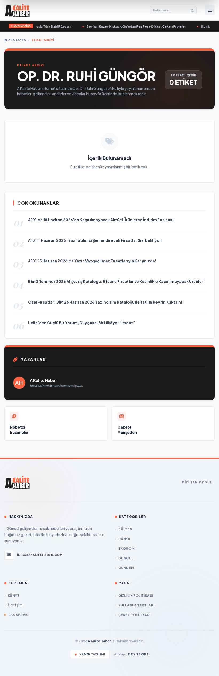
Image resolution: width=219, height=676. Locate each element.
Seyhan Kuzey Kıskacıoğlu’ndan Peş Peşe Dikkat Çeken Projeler (133, 26)
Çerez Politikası (134, 615)
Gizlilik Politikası (135, 596)
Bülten (125, 529)
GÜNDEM (126, 568)
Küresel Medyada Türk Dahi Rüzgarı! (41, 26)
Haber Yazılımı (92, 654)
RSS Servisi (18, 615)
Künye (14, 596)
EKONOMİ (127, 549)
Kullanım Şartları (136, 605)
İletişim (15, 605)
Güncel (125, 558)
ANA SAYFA (16, 39)
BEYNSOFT (138, 654)
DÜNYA (124, 539)
